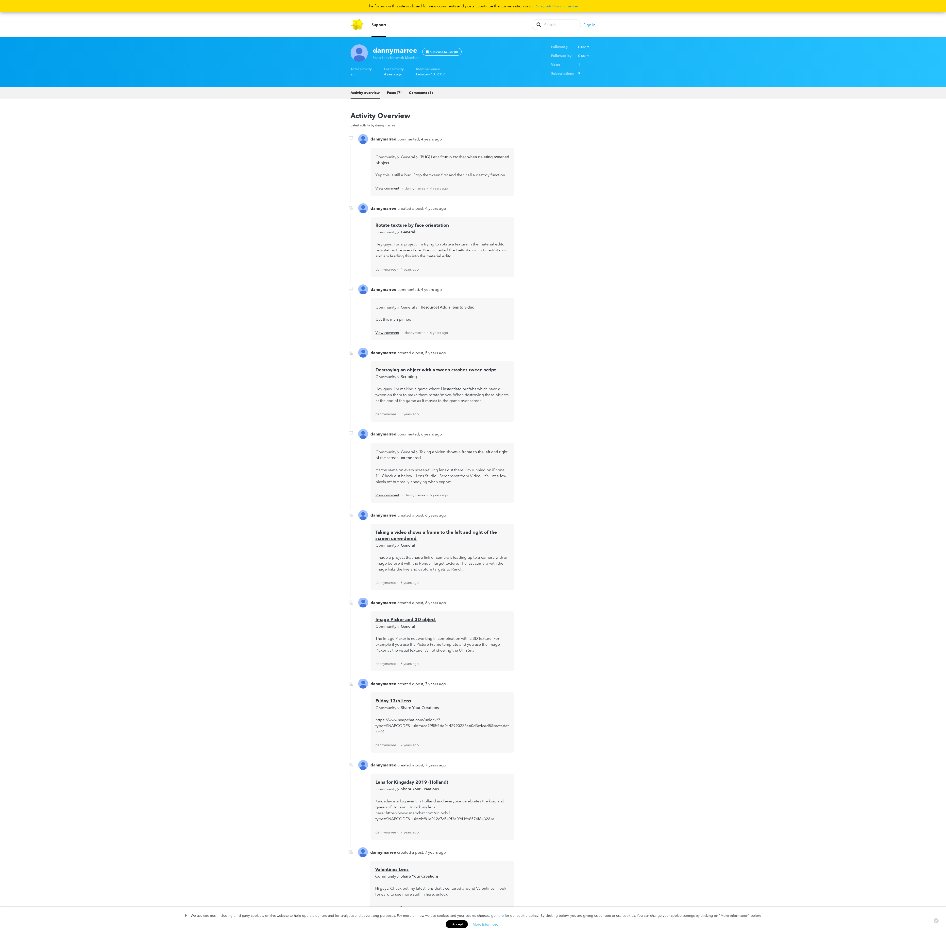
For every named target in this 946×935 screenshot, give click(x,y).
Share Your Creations (420, 707)
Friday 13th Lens (393, 701)
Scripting (409, 376)
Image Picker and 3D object (405, 619)
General (408, 156)
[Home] (357, 25)
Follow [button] (442, 52)
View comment (387, 188)
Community (385, 156)
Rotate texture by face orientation (412, 225)
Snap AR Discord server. (557, 5)
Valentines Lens (392, 869)
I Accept (457, 924)
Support (379, 24)
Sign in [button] (589, 24)
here (500, 915)
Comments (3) (421, 92)
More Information (486, 924)
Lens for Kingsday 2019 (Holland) (411, 782)
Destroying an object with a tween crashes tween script (435, 370)
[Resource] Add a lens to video (447, 307)
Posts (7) (394, 92)
